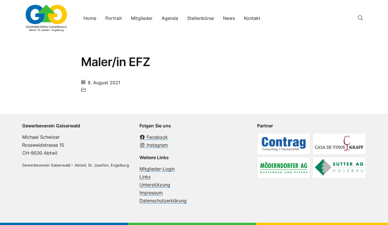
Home (90, 18)
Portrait (113, 18)
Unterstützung (154, 185)
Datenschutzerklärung (163, 200)
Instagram (156, 145)
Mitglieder (142, 18)
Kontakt (252, 18)
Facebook (156, 137)
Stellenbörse (200, 18)
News (229, 18)
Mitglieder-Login (157, 169)
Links (145, 177)
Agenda (170, 18)
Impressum (151, 192)
